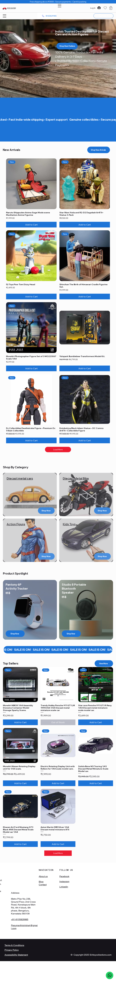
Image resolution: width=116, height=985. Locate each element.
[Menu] (59, 5)
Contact (43, 884)
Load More (58, 449)
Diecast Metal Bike (76, 478)
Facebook (64, 876)
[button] (110, 8)
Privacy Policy (12, 950)
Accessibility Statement (16, 954)
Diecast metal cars (20, 478)
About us (43, 876)
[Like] (109, 975)
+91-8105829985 (19, 919)
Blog (41, 881)
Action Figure (16, 524)
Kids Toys (69, 524)
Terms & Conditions (14, 945)
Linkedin (63, 886)
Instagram (64, 881)
